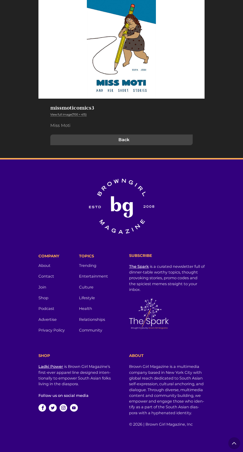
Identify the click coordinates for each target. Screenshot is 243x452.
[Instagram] (63, 408)
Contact (46, 276)
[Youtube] (74, 408)
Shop (43, 297)
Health (85, 308)
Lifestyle (87, 297)
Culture (86, 287)
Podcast (46, 308)
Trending (87, 265)
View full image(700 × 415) (68, 114)
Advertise (47, 319)
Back (123, 139)
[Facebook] (42, 408)
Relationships (92, 319)
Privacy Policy (51, 330)
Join (42, 287)
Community (90, 330)
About (44, 265)
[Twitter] (52, 408)
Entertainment (93, 276)
